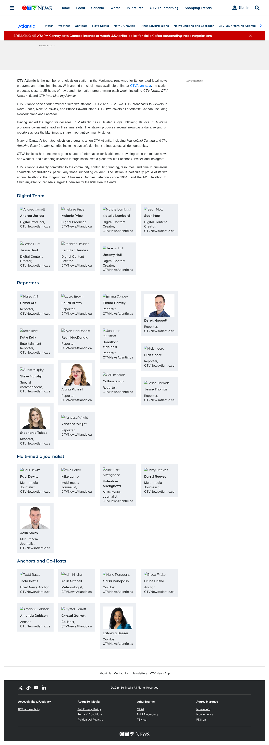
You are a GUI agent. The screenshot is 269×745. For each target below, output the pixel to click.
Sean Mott (152, 216)
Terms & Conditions (90, 714)
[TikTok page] (28, 687)
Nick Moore (153, 355)
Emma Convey (114, 303)
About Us (105, 673)
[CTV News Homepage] (37, 8)
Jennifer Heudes (74, 250)
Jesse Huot (29, 250)
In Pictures (135, 8)
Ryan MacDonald (74, 337)
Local (80, 8)
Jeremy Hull (112, 255)
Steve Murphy (31, 376)
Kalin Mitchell (71, 581)
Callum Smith (113, 381)
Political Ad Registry (90, 719)
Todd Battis (29, 581)
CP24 (140, 709)
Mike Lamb (70, 476)
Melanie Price (72, 216)
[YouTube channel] (36, 687)
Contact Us (121, 673)
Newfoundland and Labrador (194, 25)
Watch (115, 8)
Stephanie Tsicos (33, 433)
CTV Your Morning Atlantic (237, 25)
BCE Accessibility (29, 709)
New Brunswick (124, 25)
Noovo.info (203, 709)
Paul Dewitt (29, 476)
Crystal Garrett (73, 616)
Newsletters (139, 673)
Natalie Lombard (116, 216)
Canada (97, 8)
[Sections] (12, 8)
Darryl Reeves (155, 476)
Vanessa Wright (74, 424)
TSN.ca (142, 719)
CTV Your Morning (164, 8)
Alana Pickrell (72, 389)
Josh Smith (29, 533)
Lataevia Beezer (116, 633)
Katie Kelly (28, 337)
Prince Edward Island (154, 25)
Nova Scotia (100, 25)
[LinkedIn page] (44, 687)
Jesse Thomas (156, 389)
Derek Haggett (155, 320)
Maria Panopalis (116, 581)
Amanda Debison (34, 616)
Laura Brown (71, 303)
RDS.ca (201, 719)
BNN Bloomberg (147, 714)
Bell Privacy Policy (89, 709)
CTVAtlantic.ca (140, 85)
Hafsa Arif (28, 303)
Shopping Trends (198, 8)
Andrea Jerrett (32, 216)
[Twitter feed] (20, 687)
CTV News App (160, 673)
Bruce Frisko (154, 581)
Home (65, 8)
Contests (81, 25)
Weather (64, 25)
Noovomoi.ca (204, 714)
